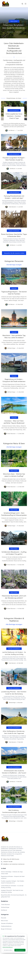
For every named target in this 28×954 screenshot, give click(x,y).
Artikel (3, 868)
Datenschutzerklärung (8, 947)
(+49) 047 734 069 (7, 861)
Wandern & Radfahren (14, 648)
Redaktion (4, 901)
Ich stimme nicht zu (8, 950)
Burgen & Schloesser (14, 230)
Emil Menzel (4, 910)
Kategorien (5, 914)
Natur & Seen (14, 21)
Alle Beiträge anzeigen (14, 265)
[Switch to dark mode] (22, 3)
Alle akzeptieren (20, 950)
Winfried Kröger (5, 907)
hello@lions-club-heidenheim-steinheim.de (13, 864)
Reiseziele (14, 288)
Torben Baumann (5, 904)
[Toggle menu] (25, 3)
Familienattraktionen (14, 110)
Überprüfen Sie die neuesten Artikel (14, 253)
